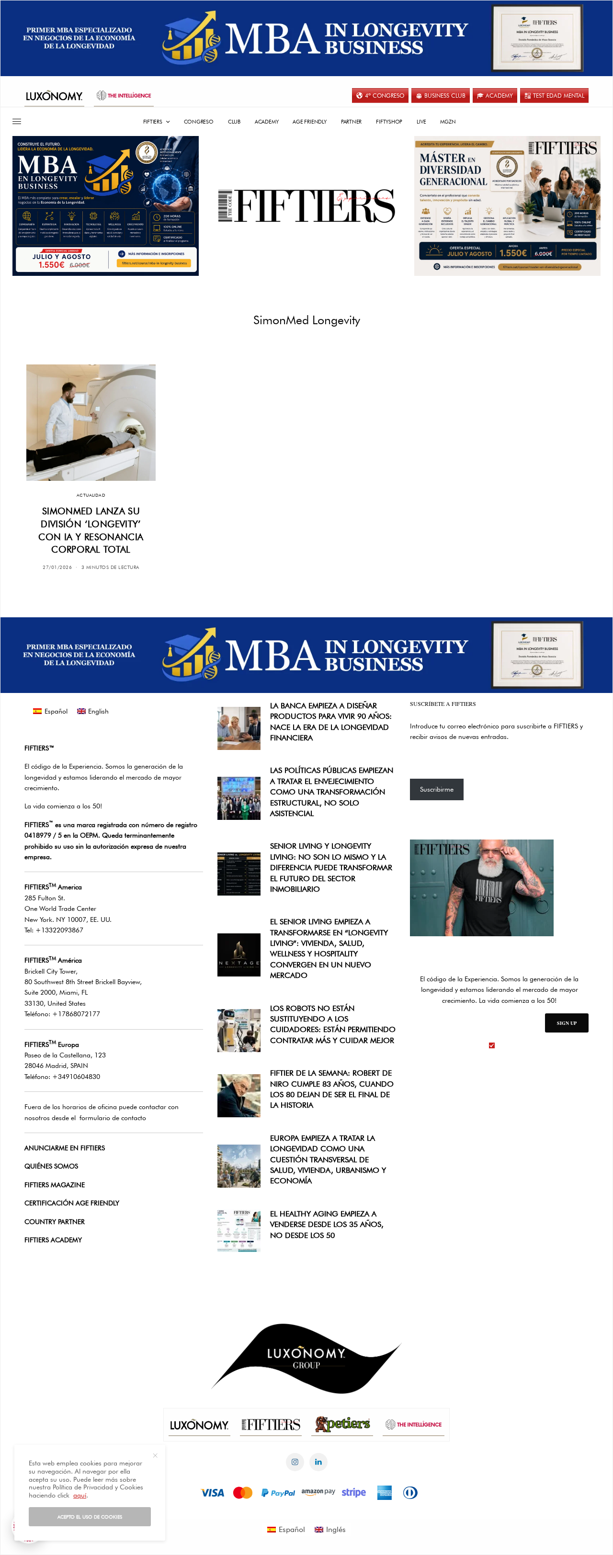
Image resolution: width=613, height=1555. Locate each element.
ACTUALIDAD (91, 495)
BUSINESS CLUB (444, 95)
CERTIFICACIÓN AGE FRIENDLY (71, 1203)
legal (504, 1045)
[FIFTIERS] (306, 206)
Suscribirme (437, 789)
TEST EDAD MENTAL (558, 95)
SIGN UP (567, 1023)
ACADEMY (499, 95)
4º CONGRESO (384, 95)
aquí (79, 1495)
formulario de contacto (112, 1118)
